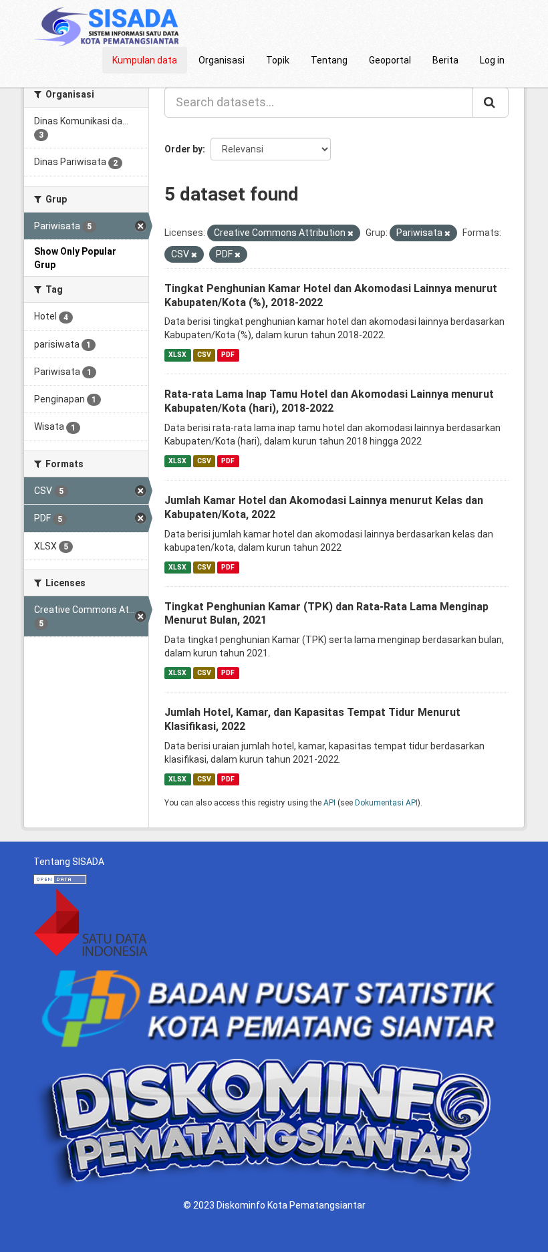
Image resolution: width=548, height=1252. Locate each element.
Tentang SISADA (68, 861)
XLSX (177, 354)
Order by (183, 149)
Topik (277, 60)
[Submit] (490, 102)
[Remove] (351, 233)
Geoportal (390, 60)
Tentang (329, 60)
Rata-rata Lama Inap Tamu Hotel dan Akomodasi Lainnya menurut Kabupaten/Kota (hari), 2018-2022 (329, 401)
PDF (228, 354)
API (329, 802)
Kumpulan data (144, 60)
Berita (445, 60)
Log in (492, 60)
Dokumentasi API (386, 802)
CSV (204, 354)
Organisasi (221, 60)
